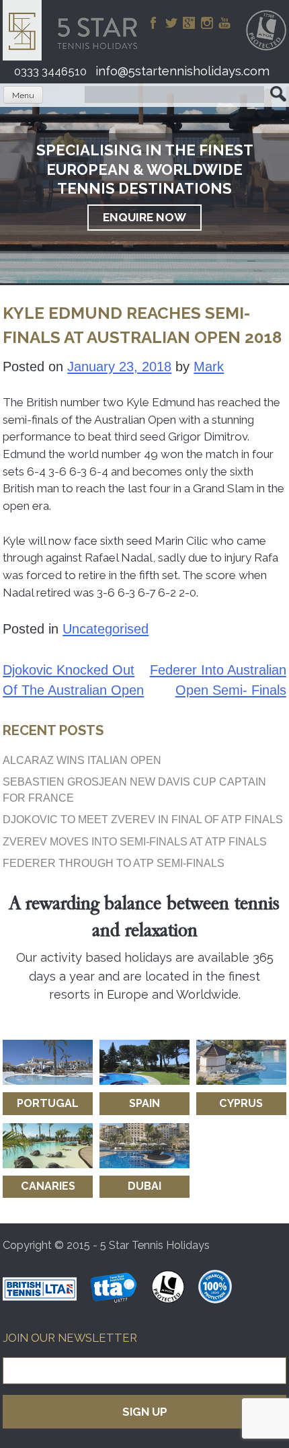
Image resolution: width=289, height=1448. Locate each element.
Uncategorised (106, 628)
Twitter (171, 23)
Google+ (189, 23)
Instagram (207, 23)
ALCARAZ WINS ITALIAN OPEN (82, 760)
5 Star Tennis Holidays (75, 30)
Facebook (153, 23)
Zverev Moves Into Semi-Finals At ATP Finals (135, 841)
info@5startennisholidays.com (182, 71)
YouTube (224, 23)
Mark (209, 366)
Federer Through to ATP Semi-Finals (113, 863)
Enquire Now (144, 217)
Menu (23, 95)
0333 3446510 (50, 71)
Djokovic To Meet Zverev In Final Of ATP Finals (143, 819)
